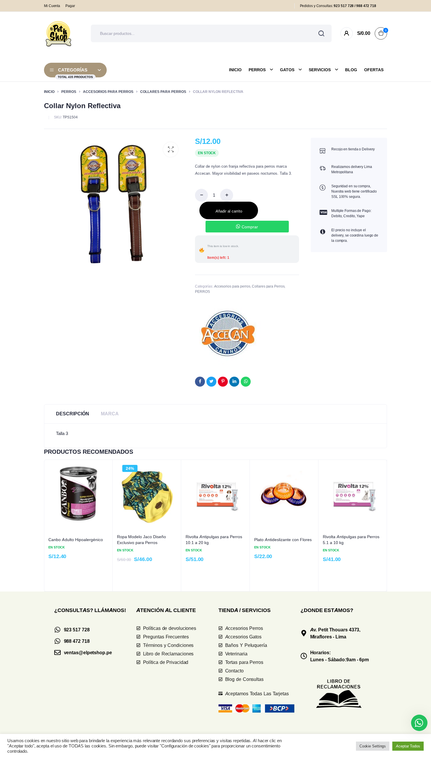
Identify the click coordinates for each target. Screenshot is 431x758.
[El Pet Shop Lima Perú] (58, 33)
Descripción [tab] (72, 413)
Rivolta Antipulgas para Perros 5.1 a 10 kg (351, 539)
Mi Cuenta (52, 6)
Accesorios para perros (108, 92)
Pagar (70, 6)
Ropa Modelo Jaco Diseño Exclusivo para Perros (141, 539)
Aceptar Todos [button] (408, 746)
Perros (257, 69)
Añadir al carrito (229, 211)
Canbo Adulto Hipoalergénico (75, 539)
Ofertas (374, 69)
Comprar (250, 226)
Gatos (287, 69)
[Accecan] (228, 332)
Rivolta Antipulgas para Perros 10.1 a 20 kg (214, 539)
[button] (170, 149)
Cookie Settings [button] (372, 746)
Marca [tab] (110, 413)
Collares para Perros (163, 92)
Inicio (235, 69)
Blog (351, 69)
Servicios (320, 69)
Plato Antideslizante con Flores (283, 539)
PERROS (68, 92)
